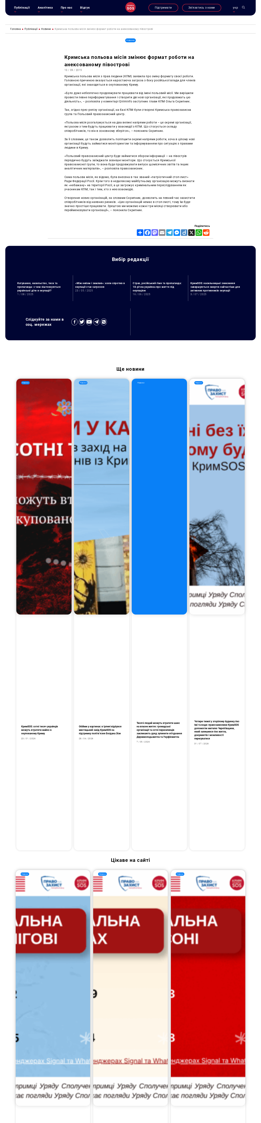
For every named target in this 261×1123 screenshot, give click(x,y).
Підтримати (163, 7)
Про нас (66, 7)
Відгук (85, 7)
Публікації (22, 7)
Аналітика (45, 7)
